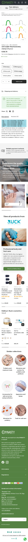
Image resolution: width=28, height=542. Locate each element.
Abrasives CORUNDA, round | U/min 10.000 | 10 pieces (7, 291)
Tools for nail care (20, 418)
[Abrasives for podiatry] (7, 410)
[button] (22, 2)
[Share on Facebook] (10, 111)
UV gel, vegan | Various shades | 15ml (7, 332)
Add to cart (19, 81)
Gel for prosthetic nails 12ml (19, 332)
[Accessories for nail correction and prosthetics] (7, 386)
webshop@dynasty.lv (8, 513)
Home (3, 13)
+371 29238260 (6, 510)
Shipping (10, 54)
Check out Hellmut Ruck (14, 268)
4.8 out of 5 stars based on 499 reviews (14, 535)
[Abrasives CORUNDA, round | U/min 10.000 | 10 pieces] (7, 279)
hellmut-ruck (5, 45)
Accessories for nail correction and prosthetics (12, 14)
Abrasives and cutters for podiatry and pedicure (20, 371)
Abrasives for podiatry (7, 419)
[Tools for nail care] (20, 410)
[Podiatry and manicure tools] (7, 360)
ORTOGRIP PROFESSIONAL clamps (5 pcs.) (11, 15)
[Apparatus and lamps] (20, 386)
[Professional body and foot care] (14, 237)
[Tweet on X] (6, 111)
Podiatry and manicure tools (7, 369)
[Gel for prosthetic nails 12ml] (19, 321)
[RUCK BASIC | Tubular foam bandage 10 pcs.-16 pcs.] (19, 279)
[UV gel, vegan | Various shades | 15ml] (7, 321)
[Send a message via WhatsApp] (25, 539)
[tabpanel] (14, 129)
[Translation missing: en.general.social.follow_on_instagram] (13, 111)
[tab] (5, 116)
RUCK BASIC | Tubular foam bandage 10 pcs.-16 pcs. (18, 291)
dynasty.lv (7, 524)
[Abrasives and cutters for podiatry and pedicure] (20, 360)
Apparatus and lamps (20, 395)
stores (12, 442)
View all (4, 313)
